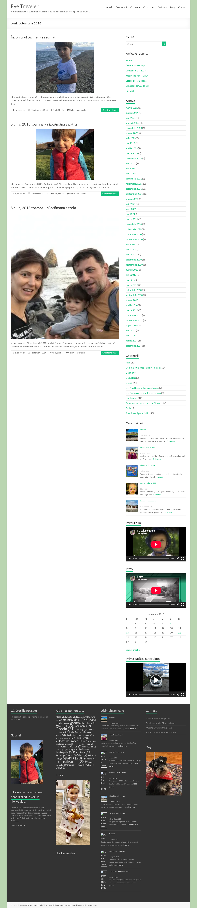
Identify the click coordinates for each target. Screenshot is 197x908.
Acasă (109, 7)
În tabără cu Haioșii (135, 65)
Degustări (131, 377)
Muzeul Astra (89, 747)
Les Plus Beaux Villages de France (142, 387)
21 (179, 632)
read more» (135, 728)
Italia (63, 732)
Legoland (87, 735)
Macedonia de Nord (83, 744)
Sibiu (82, 755)
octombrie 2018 (134, 290)
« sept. (129, 649)
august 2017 (132, 325)
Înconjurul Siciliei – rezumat (33, 37)
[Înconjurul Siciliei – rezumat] (65, 43)
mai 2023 (130, 143)
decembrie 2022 (134, 158)
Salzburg (61, 755)
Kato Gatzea (72, 734)
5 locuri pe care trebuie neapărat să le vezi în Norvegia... (27, 796)
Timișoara (88, 758)
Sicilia (61, 110)
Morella (130, 60)
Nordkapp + (132, 398)
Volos (61, 767)
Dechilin (130, 372)
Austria (71, 716)
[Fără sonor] (178, 558)
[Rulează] (129, 558)
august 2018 (132, 300)
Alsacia (61, 716)
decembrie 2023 (134, 128)
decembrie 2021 (134, 178)
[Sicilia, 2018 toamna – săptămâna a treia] (65, 214)
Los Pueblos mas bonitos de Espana (143, 393)
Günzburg (80, 729)
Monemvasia (62, 747)
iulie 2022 (131, 163)
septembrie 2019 (134, 264)
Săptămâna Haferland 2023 (119, 871)
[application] (156, 544)
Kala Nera (77, 732)
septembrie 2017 (134, 320)
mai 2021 (130, 214)
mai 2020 (130, 249)
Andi (55, 110)
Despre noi (121, 7)
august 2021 (132, 198)
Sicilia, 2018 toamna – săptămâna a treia (43, 207)
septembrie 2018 (134, 295)
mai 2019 (130, 279)
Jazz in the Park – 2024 (137, 75)
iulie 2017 (131, 330)
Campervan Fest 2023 (117, 851)
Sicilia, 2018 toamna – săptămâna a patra (44, 124)
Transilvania (71, 761)
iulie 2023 (131, 138)
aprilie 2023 (132, 148)
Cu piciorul (148, 7)
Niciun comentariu (77, 110)
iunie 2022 (131, 168)
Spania (72, 758)
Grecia (129, 382)
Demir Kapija (88, 723)
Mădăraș (61, 749)
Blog (172, 7)
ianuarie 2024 (132, 122)
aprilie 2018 (132, 305)
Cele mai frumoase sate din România (144, 367)
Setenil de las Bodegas (137, 80)
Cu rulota (135, 7)
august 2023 (132, 133)
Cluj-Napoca (65, 723)
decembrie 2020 (134, 224)
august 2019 (132, 269)
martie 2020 (132, 254)
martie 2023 (132, 153)
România (82, 752)
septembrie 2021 (134, 193)
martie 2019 (132, 284)
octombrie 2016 (134, 345)
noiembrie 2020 (133, 229)
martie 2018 (132, 310)
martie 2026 (132, 107)
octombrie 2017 (134, 315)
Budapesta (82, 717)
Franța (65, 725)
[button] (156, 680)
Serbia (72, 755)
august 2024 (132, 112)
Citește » (171, 441)
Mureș (75, 746)
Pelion (84, 749)
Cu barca (162, 7)
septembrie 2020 (134, 239)
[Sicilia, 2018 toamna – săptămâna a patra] (65, 130)
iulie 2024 (131, 117)
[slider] (154, 694)
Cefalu (88, 720)
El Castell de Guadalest (137, 85)
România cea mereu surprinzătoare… (144, 403)
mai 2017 (130, 335)
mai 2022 (130, 173)
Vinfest (90, 765)
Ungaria (71, 765)
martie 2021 (132, 219)
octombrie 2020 (134, 234)
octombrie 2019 (134, 259)
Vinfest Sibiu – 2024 (136, 70)
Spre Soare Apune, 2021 (137, 413)
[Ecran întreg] (182, 558)
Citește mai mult (109, 110)
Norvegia (72, 749)
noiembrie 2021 (133, 183)
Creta (76, 722)
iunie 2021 (131, 209)
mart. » (136, 649)
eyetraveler (20, 110)
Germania (83, 725)
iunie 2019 (131, 274)
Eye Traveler (25, 6)
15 (127, 632)
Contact (182, 7)
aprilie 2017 (132, 340)
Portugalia (64, 752)
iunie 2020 (131, 244)
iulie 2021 (131, 203)
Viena (81, 765)
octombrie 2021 (134, 188)
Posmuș (130, 90)
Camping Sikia (71, 720)
